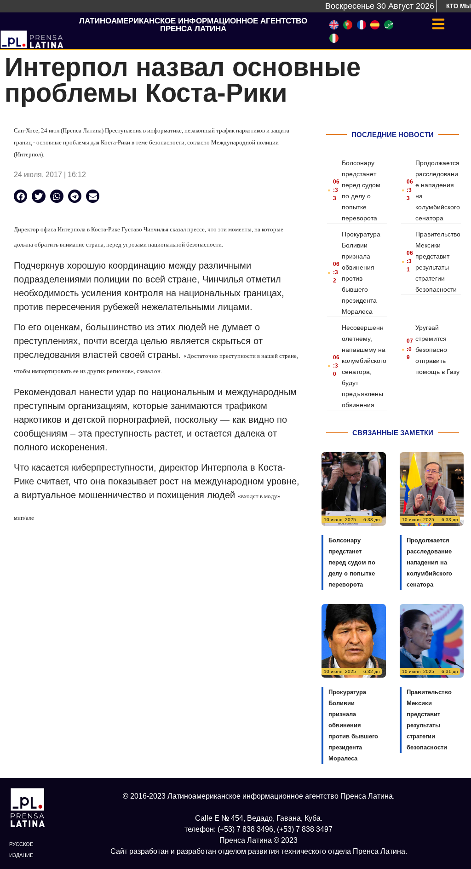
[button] (20, 196)
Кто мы (458, 6)
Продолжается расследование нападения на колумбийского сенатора (429, 562)
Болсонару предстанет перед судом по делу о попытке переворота (351, 562)
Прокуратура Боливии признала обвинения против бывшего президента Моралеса (353, 725)
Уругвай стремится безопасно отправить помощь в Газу (437, 349)
